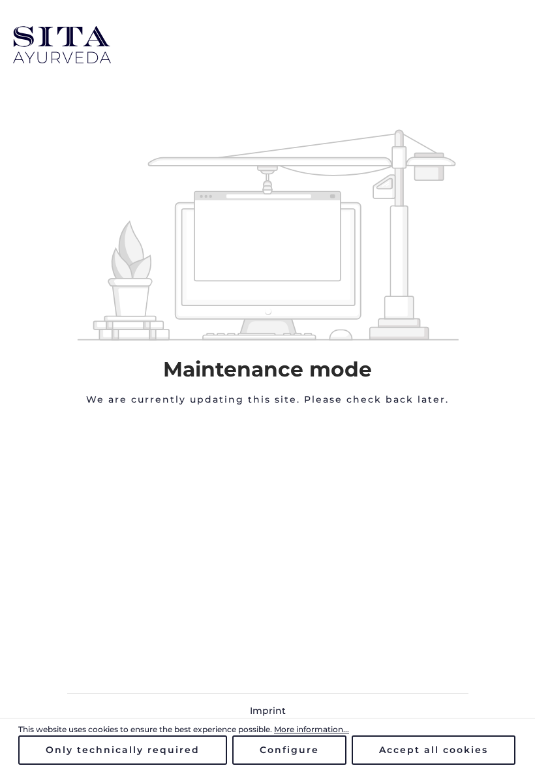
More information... (311, 729)
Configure (289, 750)
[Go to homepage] (267, 44)
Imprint (268, 710)
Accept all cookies (433, 750)
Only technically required (123, 750)
